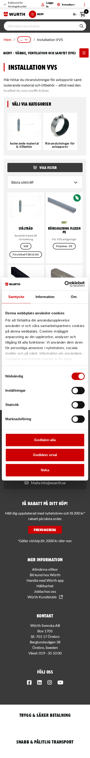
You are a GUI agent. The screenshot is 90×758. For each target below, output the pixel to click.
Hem (7, 39)
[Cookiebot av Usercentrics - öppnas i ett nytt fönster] (65, 284)
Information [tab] (45, 297)
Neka (45, 470)
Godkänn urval (45, 455)
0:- (79, 13)
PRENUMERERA (45, 530)
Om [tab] (74, 297)
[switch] (78, 390)
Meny (40, 14)
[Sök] (81, 26)
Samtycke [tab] (16, 297)
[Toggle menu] (84, 4)
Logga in (49, 4)
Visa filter (48, 167)
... (22, 39)
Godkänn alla (45, 440)
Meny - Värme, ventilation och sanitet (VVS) (39, 53)
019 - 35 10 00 (50, 653)
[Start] (14, 14)
